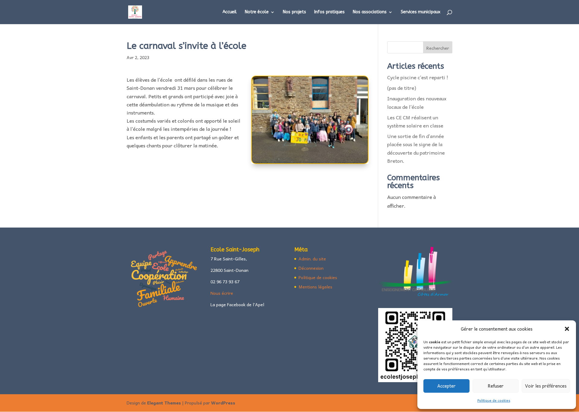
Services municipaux (420, 12)
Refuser (496, 385)
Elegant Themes (164, 402)
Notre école (257, 12)
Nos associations (370, 12)
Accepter (446, 385)
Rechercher (437, 48)
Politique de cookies (493, 400)
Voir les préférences (546, 385)
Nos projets (294, 12)
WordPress (223, 402)
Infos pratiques (329, 12)
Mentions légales (315, 286)
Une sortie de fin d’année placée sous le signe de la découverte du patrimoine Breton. (416, 148)
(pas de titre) (401, 88)
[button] (567, 329)
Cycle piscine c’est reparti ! (417, 77)
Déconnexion (311, 268)
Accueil (230, 12)
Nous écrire (221, 293)
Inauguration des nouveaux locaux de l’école (416, 102)
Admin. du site (312, 258)
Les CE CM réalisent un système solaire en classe (416, 121)
